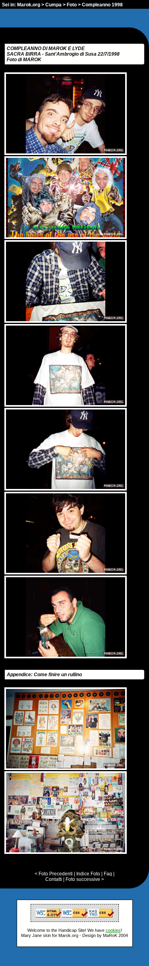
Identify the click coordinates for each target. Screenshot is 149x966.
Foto (72, 5)
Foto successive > (85, 879)
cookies (113, 930)
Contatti (53, 879)
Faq (108, 874)
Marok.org (28, 5)
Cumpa (53, 5)
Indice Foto (88, 874)
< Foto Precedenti (54, 874)
